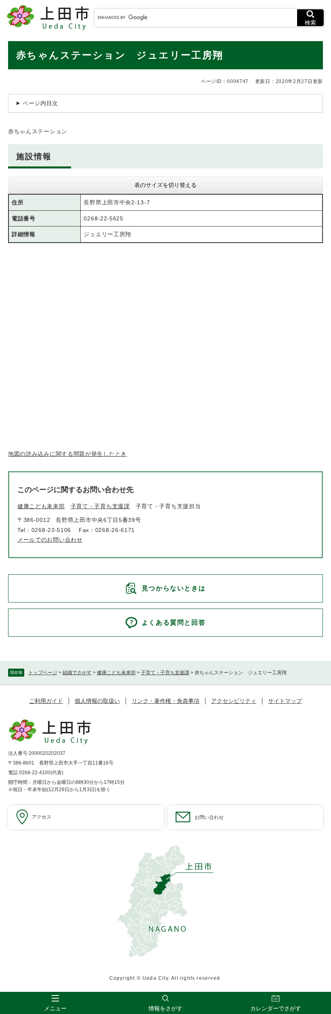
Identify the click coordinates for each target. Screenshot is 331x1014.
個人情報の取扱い (97, 701)
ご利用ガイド (46, 701)
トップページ (42, 672)
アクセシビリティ (233, 701)
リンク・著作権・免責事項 (165, 701)
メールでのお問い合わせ (50, 539)
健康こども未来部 (116, 672)
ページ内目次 (40, 103)
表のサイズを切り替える (165, 185)
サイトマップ (285, 701)
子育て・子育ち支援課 (165, 672)
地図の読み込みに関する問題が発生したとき (67, 454)
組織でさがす (77, 672)
